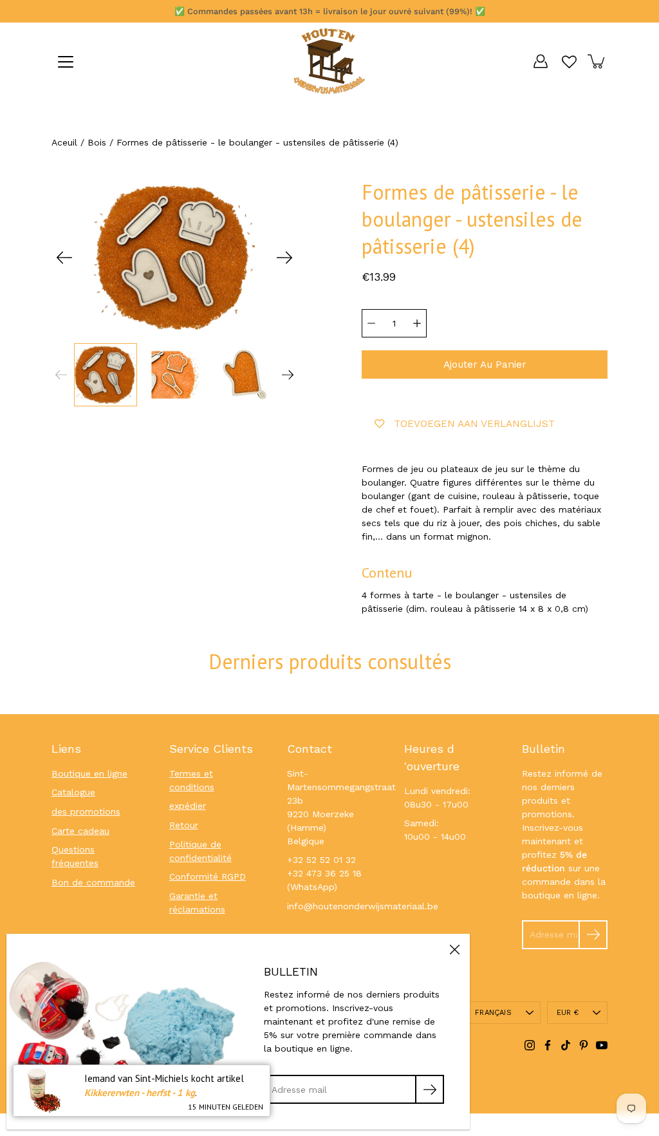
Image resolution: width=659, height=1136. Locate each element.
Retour (183, 825)
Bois (97, 142)
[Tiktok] (565, 1045)
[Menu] (65, 61)
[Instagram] (529, 1045)
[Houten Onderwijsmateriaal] (329, 61)
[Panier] (597, 61)
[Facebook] (547, 1045)
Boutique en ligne (89, 773)
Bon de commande (93, 882)
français (493, 1012)
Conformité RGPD (207, 876)
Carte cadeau (80, 831)
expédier (187, 805)
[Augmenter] (417, 323)
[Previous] (64, 257)
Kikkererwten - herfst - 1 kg (139, 1092)
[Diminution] (371, 323)
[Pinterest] (583, 1045)
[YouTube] (602, 1045)
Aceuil (64, 142)
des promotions (85, 811)
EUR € (568, 1012)
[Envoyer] (593, 934)
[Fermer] (454, 949)
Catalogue (73, 792)
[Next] (284, 257)
